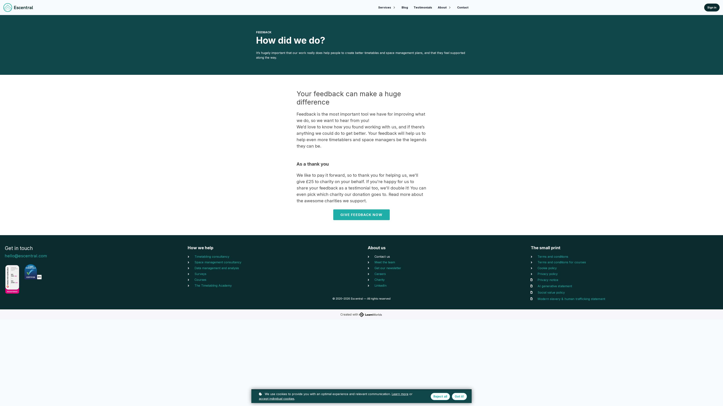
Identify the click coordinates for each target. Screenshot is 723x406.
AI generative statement (555, 286)
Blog (405, 7)
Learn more (400, 394)
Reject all (440, 396)
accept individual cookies (276, 399)
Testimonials (423, 7)
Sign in (711, 7)
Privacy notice (548, 280)
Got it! (459, 396)
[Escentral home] (18, 7)
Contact (462, 7)
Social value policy (551, 292)
